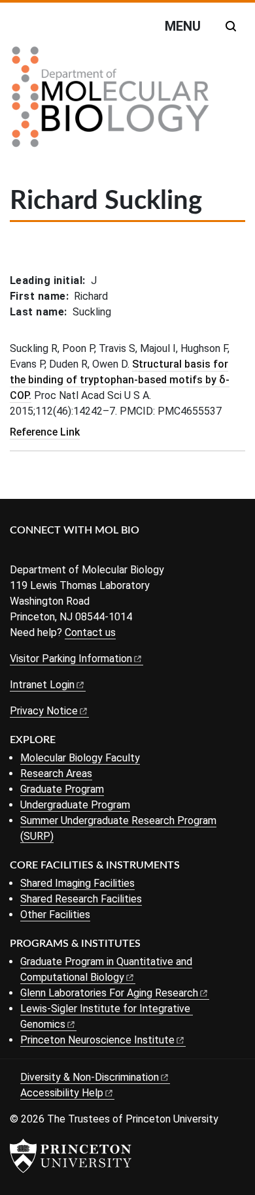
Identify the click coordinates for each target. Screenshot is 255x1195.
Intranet (42, 684)
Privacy (44, 711)
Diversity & (89, 1077)
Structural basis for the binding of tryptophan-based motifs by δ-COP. (120, 380)
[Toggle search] (231, 26)
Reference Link (45, 432)
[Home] (110, 101)
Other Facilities (55, 914)
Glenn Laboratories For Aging (109, 993)
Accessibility (61, 1093)
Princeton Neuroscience (97, 1040)
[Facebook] (18, 552)
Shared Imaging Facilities (77, 883)
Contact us (90, 632)
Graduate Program (62, 789)
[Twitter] (37, 552)
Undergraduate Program (75, 805)
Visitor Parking (71, 658)
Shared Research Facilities (81, 899)
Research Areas (56, 773)
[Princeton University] (70, 1156)
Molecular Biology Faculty (80, 758)
